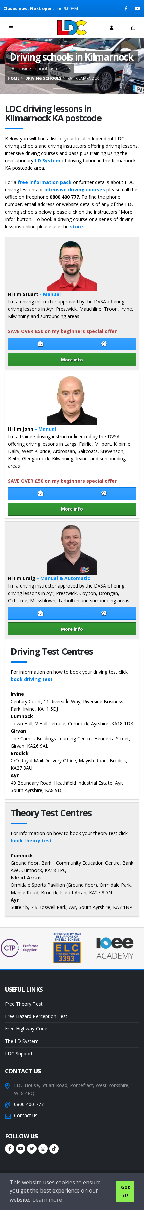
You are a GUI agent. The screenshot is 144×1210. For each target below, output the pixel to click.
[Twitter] (32, 1149)
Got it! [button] (125, 1191)
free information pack (45, 182)
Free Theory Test (24, 1003)
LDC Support (19, 1053)
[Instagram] (43, 1149)
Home (13, 78)
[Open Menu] (11, 27)
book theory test (31, 840)
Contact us (26, 1115)
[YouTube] (138, 9)
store (76, 226)
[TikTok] (54, 1149)
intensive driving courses (74, 189)
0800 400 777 (29, 1104)
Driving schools (43, 78)
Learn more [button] (47, 1199)
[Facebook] (126, 9)
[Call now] (32, 27)
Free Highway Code (26, 1028)
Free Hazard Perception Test (36, 1016)
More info (72, 359)
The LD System (22, 1041)
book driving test (32, 679)
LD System (47, 160)
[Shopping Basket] (133, 27)
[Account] (111, 27)
